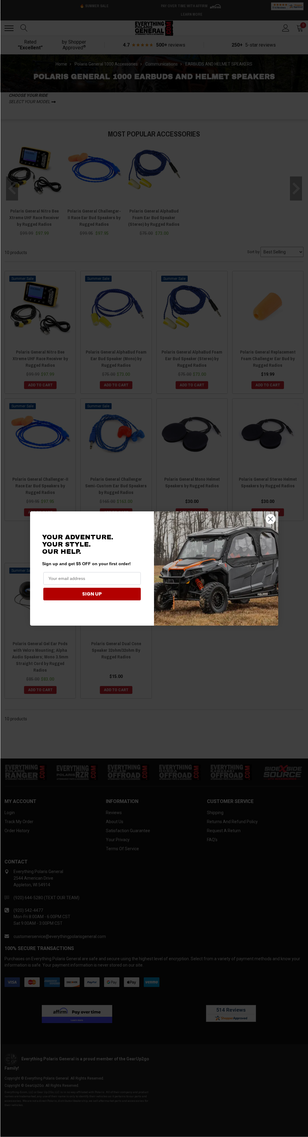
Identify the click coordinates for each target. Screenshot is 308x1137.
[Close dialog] (270, 519)
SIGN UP (92, 593)
